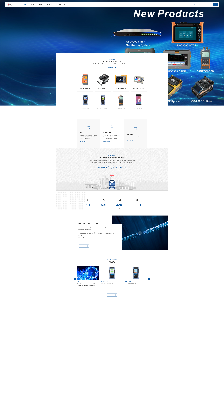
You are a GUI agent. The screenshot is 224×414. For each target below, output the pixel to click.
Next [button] (223, 53)
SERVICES (41, 4)
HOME (25, 4)
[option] (112, 53)
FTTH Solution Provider (112, 157)
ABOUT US (50, 4)
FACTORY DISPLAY (61, 4)
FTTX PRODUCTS (112, 61)
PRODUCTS (33, 4)
